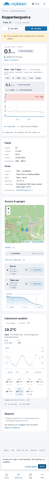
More (42, 478)
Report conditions (11, 60)
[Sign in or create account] (44, 3)
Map (30, 478)
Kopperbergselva (18, 11)
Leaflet (26, 241)
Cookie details (31, 466)
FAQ (12, 450)
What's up (18, 478)
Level (38, 78)
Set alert (14, 28)
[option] (24, 253)
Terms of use (22, 450)
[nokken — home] (14, 4)
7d (13, 78)
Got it (42, 466)
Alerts (42, 450)
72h (7, 78)
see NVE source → (24, 190)
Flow (31, 78)
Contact (33, 450)
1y (24, 78)
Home (6, 478)
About (6, 450)
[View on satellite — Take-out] (26, 284)
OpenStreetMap (38, 241)
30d (18, 78)
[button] (22, 228)
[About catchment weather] (28, 323)
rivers (5, 11)
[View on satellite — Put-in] (26, 270)
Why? (28, 187)
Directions (37, 270)
